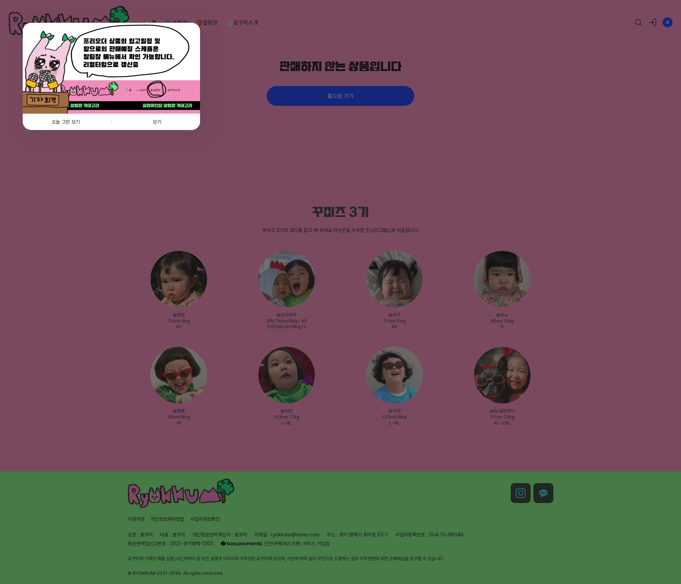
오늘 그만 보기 (65, 121)
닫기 (157, 121)
